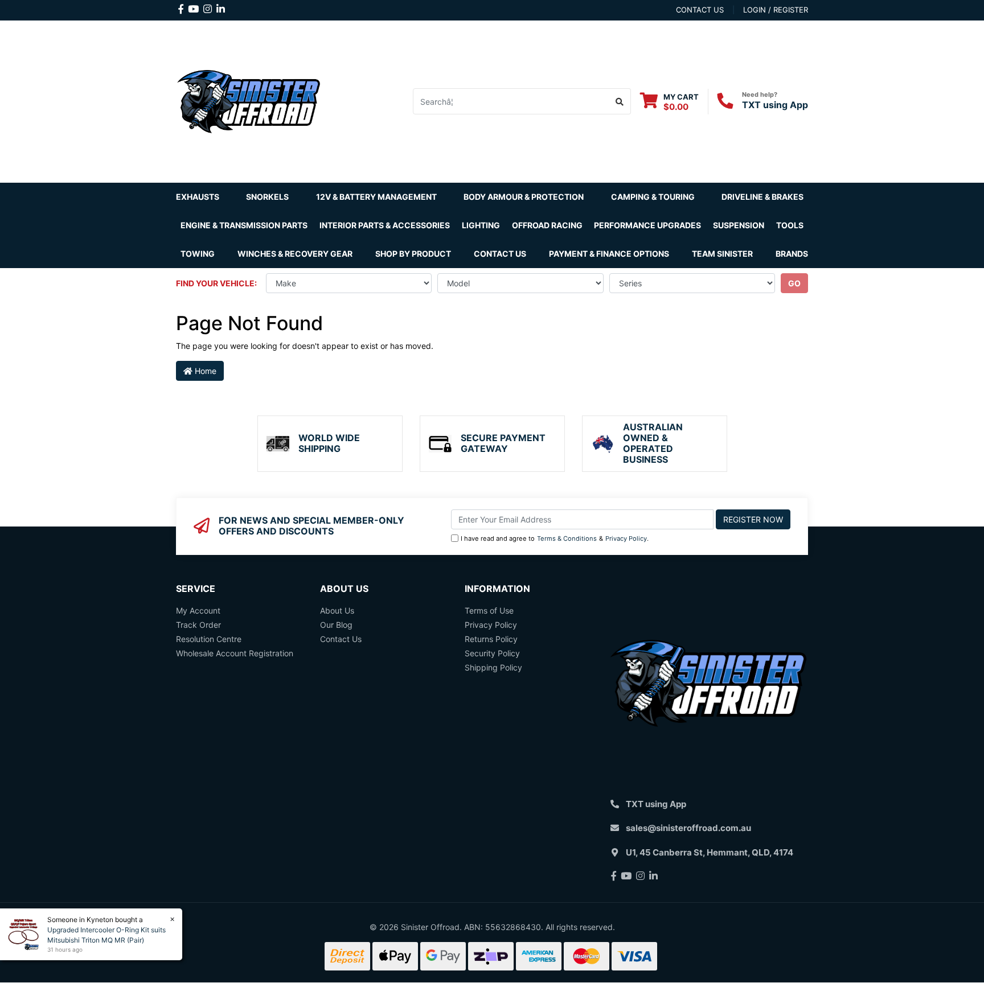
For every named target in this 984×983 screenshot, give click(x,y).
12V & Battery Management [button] (376, 196)
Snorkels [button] (267, 196)
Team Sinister (722, 253)
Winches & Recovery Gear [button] (294, 253)
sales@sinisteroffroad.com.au (688, 827)
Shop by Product (413, 253)
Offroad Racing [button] (547, 225)
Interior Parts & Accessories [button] (384, 225)
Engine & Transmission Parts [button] (244, 225)
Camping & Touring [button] (653, 196)
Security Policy (492, 653)
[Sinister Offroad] (248, 100)
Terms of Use (489, 610)
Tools (789, 225)
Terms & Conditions (567, 538)
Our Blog (336, 625)
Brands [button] (792, 253)
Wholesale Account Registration (234, 653)
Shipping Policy (493, 667)
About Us (337, 610)
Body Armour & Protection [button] (524, 196)
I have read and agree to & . (555, 538)
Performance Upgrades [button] (647, 225)
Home (204, 371)
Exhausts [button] (197, 196)
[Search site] (620, 101)
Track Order (198, 625)
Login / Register (775, 9)
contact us (700, 9)
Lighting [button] (481, 225)
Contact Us (500, 253)
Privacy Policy (626, 538)
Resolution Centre (208, 639)
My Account (198, 610)
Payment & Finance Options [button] (609, 253)
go (794, 283)
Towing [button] (198, 253)
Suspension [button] (738, 225)
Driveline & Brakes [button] (762, 196)
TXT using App (775, 104)
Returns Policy (491, 639)
